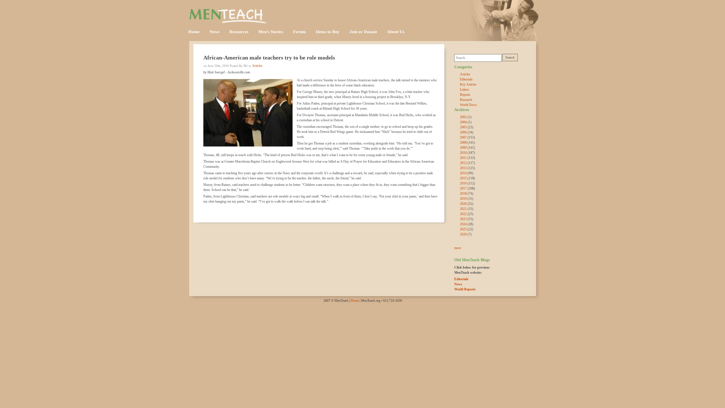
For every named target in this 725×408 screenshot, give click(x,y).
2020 (463, 204)
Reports (465, 95)
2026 (463, 234)
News (214, 31)
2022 (463, 214)
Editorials (466, 79)
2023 (463, 219)
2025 (463, 229)
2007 (463, 137)
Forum (299, 31)
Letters (464, 90)
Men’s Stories (270, 31)
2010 (463, 153)
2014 (463, 173)
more (457, 248)
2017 (463, 188)
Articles (257, 66)
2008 (463, 142)
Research (466, 100)
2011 (463, 158)
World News (468, 105)
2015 (463, 178)
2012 (463, 163)
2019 (463, 199)
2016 (463, 183)
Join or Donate (363, 31)
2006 (463, 132)
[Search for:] (478, 58)
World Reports (465, 289)
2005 (463, 127)
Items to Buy (328, 31)
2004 (463, 122)
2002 (463, 117)
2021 (463, 209)
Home (194, 31)
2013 (463, 168)
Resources (238, 31)
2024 (463, 224)
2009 (463, 148)
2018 (463, 194)
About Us (395, 31)
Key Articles (468, 84)
